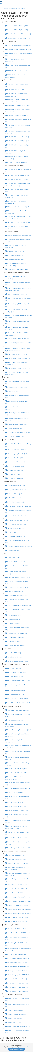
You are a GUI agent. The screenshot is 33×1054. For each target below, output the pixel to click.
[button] (1, 1)
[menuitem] (1, 4)
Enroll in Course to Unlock (16, 1049)
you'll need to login (23, 1047)
